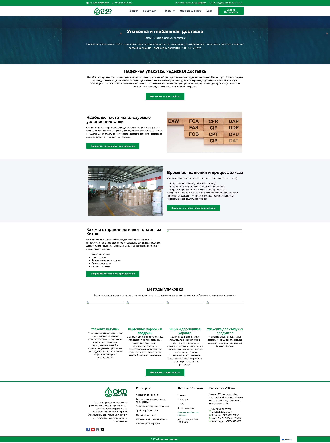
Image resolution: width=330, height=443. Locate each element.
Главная (133, 11)
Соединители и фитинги (147, 394)
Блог (209, 11)
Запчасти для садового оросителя (152, 406)
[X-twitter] (102, 429)
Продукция (149, 11)
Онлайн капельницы (145, 415)
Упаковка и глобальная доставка (190, 3)
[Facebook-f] (88, 429)
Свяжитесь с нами (190, 11)
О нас (168, 11)
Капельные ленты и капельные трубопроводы (151, 400)
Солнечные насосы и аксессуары (152, 419)
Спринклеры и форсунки (148, 423)
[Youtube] (93, 429)
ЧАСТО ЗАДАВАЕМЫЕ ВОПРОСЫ (225, 3)
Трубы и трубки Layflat (147, 410)
